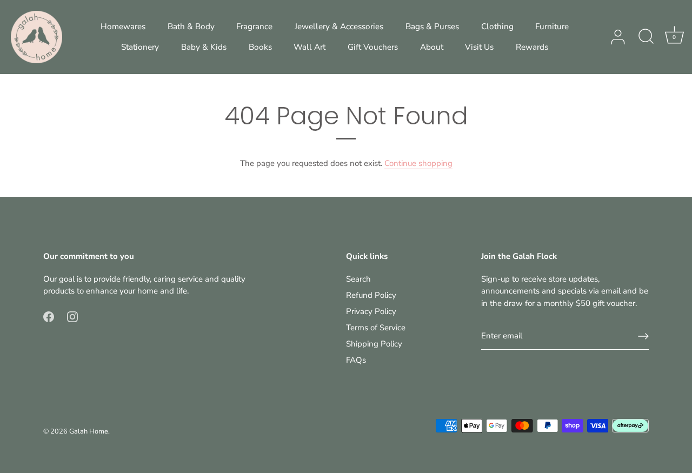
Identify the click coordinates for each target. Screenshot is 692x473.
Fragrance (254, 26)
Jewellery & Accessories (339, 26)
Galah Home (88, 431)
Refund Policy (371, 295)
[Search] (646, 37)
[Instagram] (72, 316)
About (431, 47)
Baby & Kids (204, 47)
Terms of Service (375, 327)
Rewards (532, 47)
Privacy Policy (371, 311)
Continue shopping (418, 163)
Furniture (552, 26)
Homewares (123, 26)
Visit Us (479, 47)
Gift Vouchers (373, 47)
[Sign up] (643, 336)
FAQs (356, 360)
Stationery (140, 47)
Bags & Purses (432, 26)
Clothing (497, 26)
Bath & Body (191, 26)
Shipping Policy (374, 343)
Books (260, 47)
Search (358, 279)
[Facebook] (48, 316)
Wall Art (309, 47)
